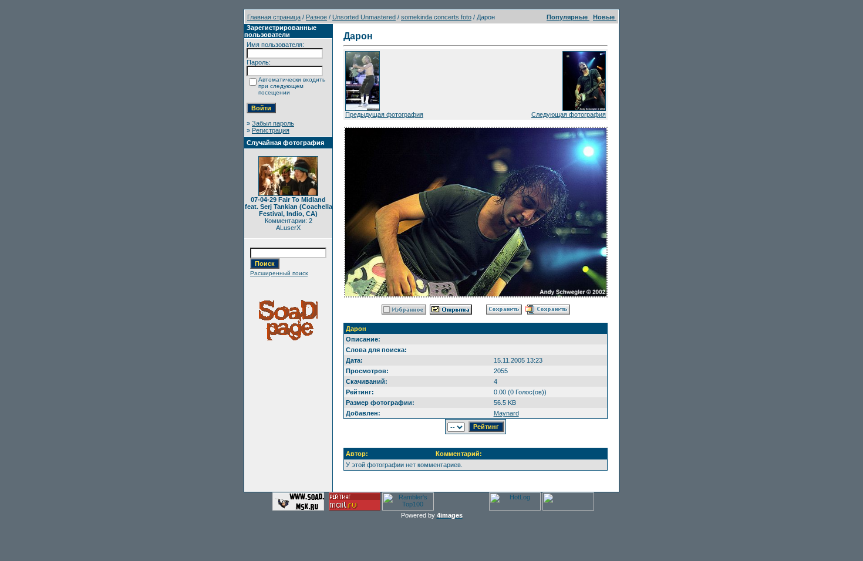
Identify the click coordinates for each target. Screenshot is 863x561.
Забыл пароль (273, 123)
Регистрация (270, 130)
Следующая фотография (568, 114)
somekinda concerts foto (436, 17)
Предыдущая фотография (384, 114)
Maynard (506, 413)
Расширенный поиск (279, 273)
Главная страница (274, 17)
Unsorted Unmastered (364, 17)
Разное (316, 17)
